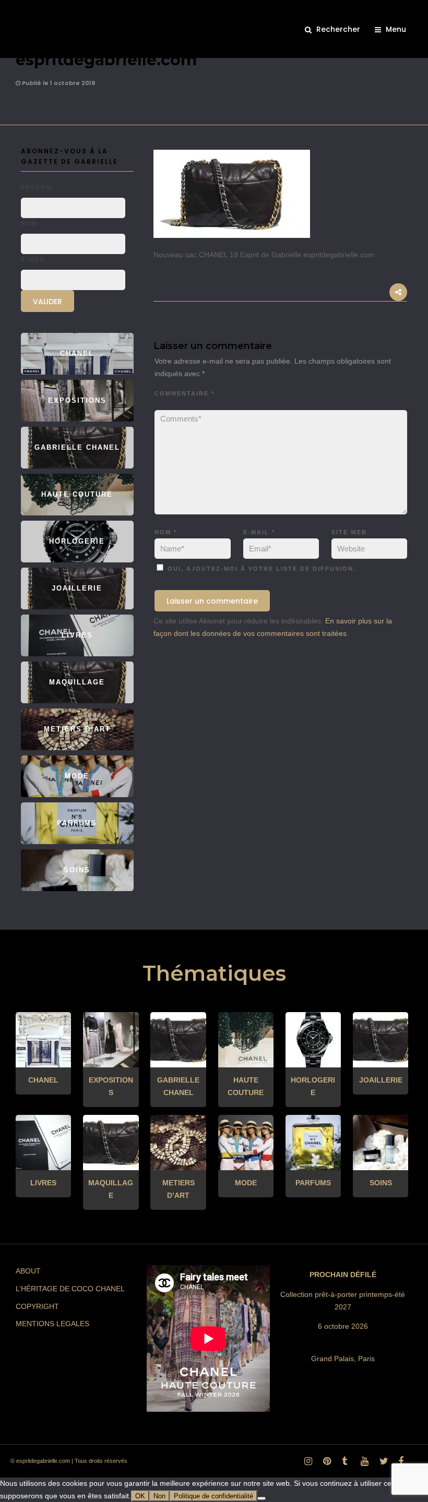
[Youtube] (363, 1464)
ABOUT (28, 1271)
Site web (349, 532)
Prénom (36, 187)
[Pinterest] (325, 1464)
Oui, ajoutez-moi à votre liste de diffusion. (260, 569)
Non (159, 1496)
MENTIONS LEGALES (52, 1323)
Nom (165, 532)
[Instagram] (306, 1464)
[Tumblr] (344, 1464)
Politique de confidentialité (213, 1496)
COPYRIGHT (37, 1306)
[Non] (261, 1498)
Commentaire (184, 393)
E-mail (259, 532)
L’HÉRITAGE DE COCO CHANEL (70, 1288)
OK (140, 1496)
